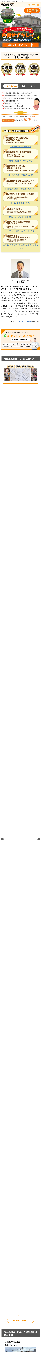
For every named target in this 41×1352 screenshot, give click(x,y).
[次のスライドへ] (33, 49)
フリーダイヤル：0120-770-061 (29, 4)
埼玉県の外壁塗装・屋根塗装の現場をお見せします (20, 246)
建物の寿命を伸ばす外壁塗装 (20, 161)
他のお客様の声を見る (20, 1320)
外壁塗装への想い (24, 321)
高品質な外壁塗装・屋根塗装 (20, 217)
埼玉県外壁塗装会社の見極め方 (20, 175)
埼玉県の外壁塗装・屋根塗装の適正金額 (20, 189)
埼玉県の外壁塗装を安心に (20, 203)
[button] (18, 1315)
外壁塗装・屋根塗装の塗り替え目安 (21, 231)
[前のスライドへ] (7, 49)
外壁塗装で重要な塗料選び (20, 147)
